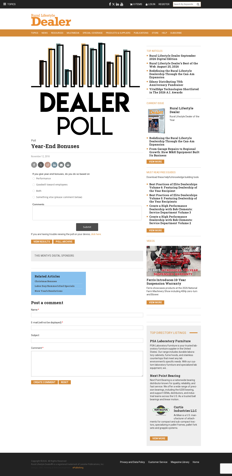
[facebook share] (34, 165)
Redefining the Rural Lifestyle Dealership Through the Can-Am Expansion (171, 74)
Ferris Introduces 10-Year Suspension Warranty (166, 282)
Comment (37, 348)
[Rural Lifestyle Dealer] (156, 120)
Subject (35, 335)
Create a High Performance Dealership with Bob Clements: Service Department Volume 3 (170, 209)
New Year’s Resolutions (48, 290)
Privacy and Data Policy (132, 462)
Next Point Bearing (165, 376)
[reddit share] (48, 165)
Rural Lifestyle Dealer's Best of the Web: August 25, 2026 (173, 64)
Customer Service (157, 462)
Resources (57, 33)
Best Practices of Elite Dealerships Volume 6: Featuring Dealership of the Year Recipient (173, 187)
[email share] (61, 165)
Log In (151, 4)
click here (96, 234)
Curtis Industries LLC (185, 409)
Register (164, 4)
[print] (68, 165)
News (45, 33)
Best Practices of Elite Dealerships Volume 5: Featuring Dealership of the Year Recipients (173, 198)
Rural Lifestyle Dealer (181, 110)
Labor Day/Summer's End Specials (54, 286)
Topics (11, 4)
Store (155, 33)
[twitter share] (41, 165)
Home (196, 462)
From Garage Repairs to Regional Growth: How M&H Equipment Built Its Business (174, 152)
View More (155, 161)
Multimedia (73, 33)
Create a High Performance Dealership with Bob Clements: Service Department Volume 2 (170, 220)
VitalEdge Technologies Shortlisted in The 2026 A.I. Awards (174, 90)
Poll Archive (64, 241)
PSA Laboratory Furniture (170, 341)
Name (35, 309)
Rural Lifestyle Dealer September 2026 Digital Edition (172, 57)
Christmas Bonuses (46, 281)
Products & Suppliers (118, 33)
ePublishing (78, 467)
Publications (141, 33)
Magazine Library (180, 462)
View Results (41, 241)
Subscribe (176, 33)
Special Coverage (93, 33)
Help (164, 33)
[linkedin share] (54, 165)
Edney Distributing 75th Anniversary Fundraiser (166, 83)
